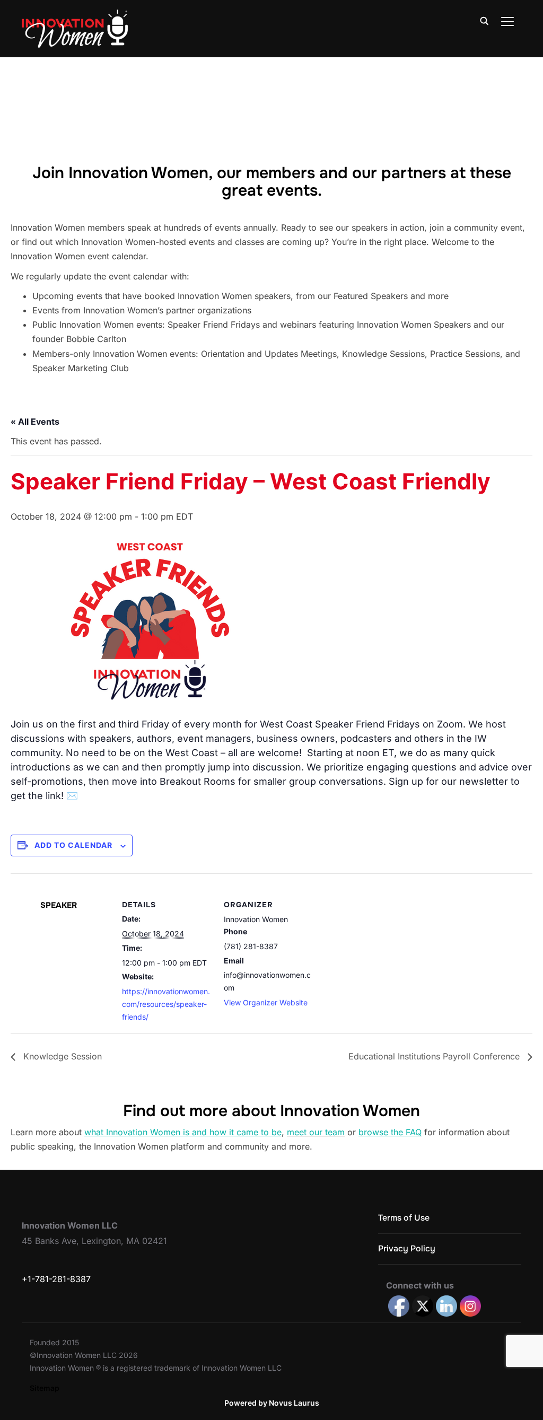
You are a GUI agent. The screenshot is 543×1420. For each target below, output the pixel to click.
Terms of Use (404, 1217)
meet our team (316, 1132)
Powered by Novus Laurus (271, 1402)
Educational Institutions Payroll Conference (435, 1056)
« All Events (35, 421)
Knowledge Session (61, 1056)
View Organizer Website (266, 1002)
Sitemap (44, 1387)
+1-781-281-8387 (56, 1279)
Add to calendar (73, 844)
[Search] (484, 20)
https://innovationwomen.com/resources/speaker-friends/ (166, 1004)
